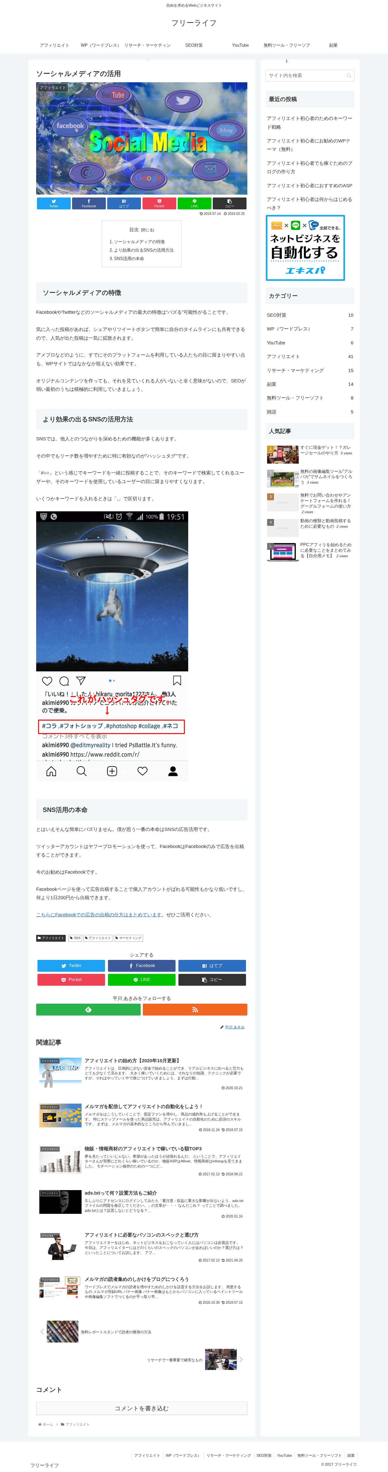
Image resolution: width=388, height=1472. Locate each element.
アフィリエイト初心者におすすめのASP (309, 185)
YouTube (310, 342)
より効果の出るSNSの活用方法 (144, 250)
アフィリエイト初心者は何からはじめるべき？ (309, 203)
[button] (349, 76)
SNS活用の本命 (129, 258)
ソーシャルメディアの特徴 (139, 241)
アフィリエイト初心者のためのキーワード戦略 (309, 122)
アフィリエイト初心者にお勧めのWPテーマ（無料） (309, 145)
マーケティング (130, 938)
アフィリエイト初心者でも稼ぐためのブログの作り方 (309, 167)
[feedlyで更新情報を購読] (88, 1010)
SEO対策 (310, 315)
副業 (310, 384)
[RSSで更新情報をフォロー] (195, 1010)
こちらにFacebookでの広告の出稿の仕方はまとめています (99, 914)
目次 (134, 229)
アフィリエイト (53, 938)
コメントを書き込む (142, 1408)
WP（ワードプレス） (310, 328)
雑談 (310, 412)
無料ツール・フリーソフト (310, 398)
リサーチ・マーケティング (310, 370)
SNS (77, 938)
